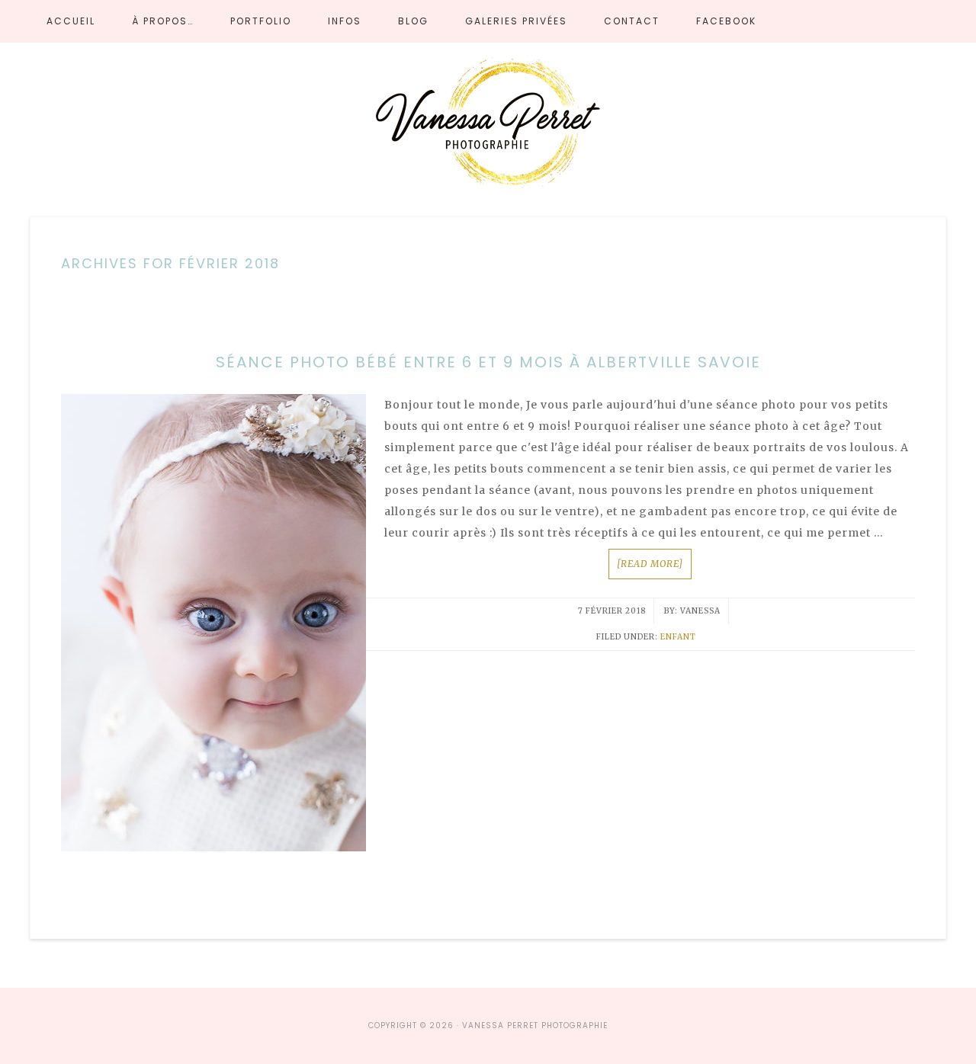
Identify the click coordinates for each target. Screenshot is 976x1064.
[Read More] (650, 563)
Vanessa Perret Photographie (488, 125)
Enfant (678, 637)
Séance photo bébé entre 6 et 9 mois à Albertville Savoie (488, 362)
